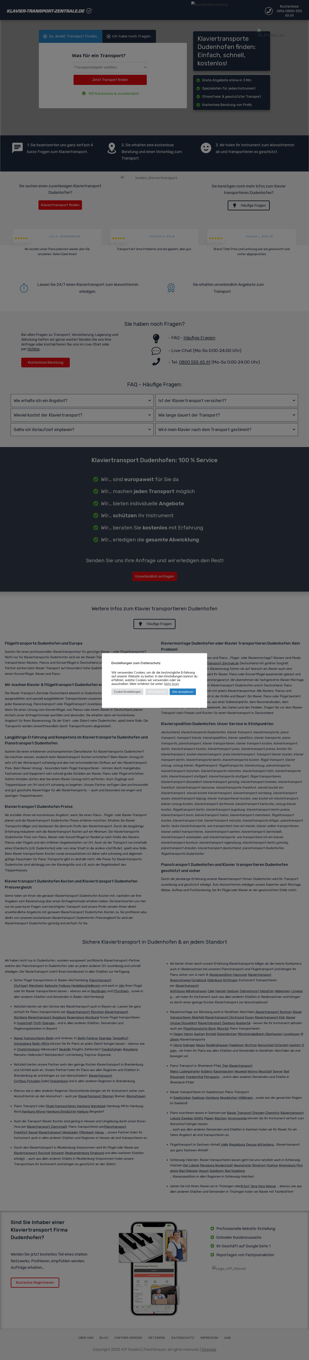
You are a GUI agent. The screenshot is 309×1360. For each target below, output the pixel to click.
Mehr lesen (171, 684)
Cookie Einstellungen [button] (127, 691)
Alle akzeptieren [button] (182, 691)
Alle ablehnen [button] (157, 691)
